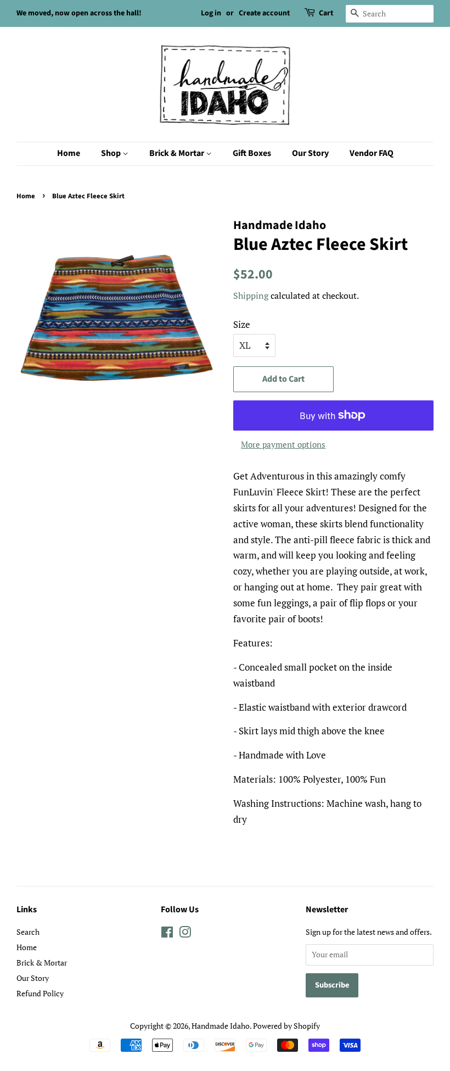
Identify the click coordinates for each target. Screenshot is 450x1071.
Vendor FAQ (371, 153)
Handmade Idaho (221, 1025)
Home (68, 153)
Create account (264, 13)
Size (241, 324)
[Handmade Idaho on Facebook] (167, 934)
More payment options (283, 444)
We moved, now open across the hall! (79, 13)
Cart (326, 13)
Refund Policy (40, 993)
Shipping (250, 295)
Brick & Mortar (177, 153)
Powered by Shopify (286, 1025)
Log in (211, 13)
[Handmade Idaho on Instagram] (185, 934)
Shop (111, 153)
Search (28, 932)
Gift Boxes (252, 153)
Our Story (310, 153)
